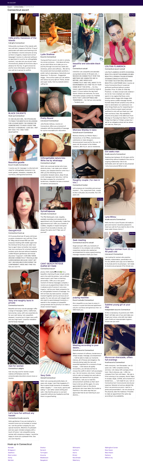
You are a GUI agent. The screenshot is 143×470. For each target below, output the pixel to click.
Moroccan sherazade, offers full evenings (118, 358)
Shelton (43, 447)
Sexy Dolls (46, 375)
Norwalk (11, 447)
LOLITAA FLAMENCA (115, 66)
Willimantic (76, 447)
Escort (10, 7)
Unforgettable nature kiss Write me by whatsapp (53, 159)
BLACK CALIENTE (17, 113)
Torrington (44, 453)
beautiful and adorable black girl (86, 64)
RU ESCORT (12, 3)
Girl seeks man (112, 151)
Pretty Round (47, 118)
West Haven (109, 453)
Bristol (75, 455)
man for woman (16, 366)
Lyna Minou (110, 217)
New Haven (109, 450)
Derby (10, 458)
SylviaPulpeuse (48, 211)
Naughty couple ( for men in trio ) (86, 181)
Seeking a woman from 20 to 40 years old (119, 250)
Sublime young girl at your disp (117, 305)
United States (18, 7)
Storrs (75, 453)
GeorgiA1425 (14, 230)
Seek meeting (79, 240)
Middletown (44, 458)
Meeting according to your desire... (86, 346)
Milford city (109, 458)
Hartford (76, 450)
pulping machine (81, 297)
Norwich (43, 450)
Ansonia (43, 455)
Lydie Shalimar (48, 54)
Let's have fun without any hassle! (21, 414)
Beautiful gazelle (16, 162)
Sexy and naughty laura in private (20, 301)
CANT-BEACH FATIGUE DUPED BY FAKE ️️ (52, 264)
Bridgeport (11, 450)
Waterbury (76, 460)
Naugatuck (44, 460)
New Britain (77, 458)
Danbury (108, 455)
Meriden (11, 460)
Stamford (11, 453)
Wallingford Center (111, 447)
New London (12, 455)
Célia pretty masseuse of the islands (22, 39)
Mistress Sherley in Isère (85, 130)
